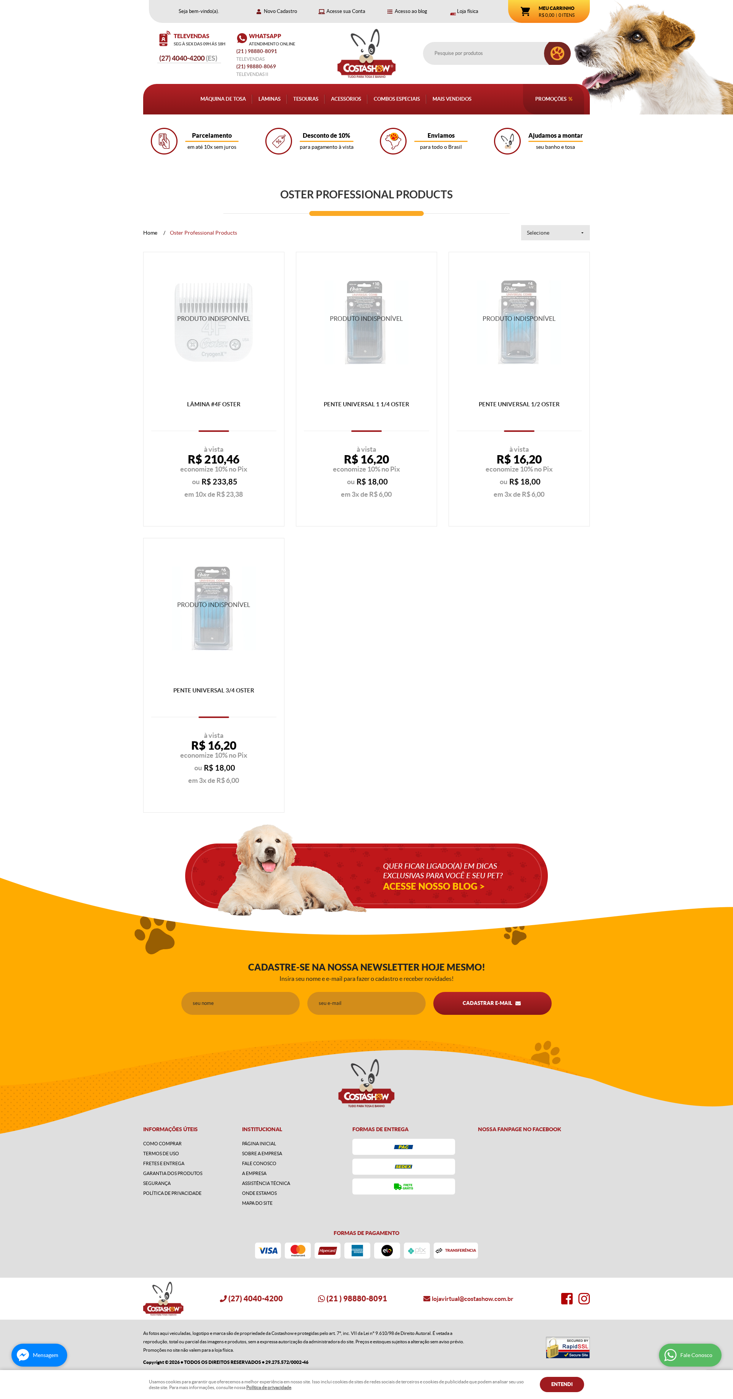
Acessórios (346, 99)
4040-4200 (188, 58)
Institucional (262, 1129)
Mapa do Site (257, 1203)
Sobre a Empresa (262, 1153)
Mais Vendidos (452, 99)
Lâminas (269, 99)
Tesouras (305, 99)
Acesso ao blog (411, 11)
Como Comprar (162, 1143)
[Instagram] (584, 1298)
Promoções (551, 99)
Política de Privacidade (172, 1193)
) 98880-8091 (257, 51)
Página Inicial (259, 1143)
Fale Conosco (259, 1163)
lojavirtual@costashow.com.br (472, 1298)
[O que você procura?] (557, 53)
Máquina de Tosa (223, 99)
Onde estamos (259, 1193)
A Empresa (254, 1173)
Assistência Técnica (266, 1183)
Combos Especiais (397, 99)
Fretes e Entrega (163, 1163)
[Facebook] (567, 1298)
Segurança (157, 1183)
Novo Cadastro (280, 11)
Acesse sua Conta (345, 11)
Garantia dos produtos (172, 1173)
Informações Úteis (170, 1129)
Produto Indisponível (214, 322)
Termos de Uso (161, 1153)
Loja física (467, 11)
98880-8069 (256, 66)
